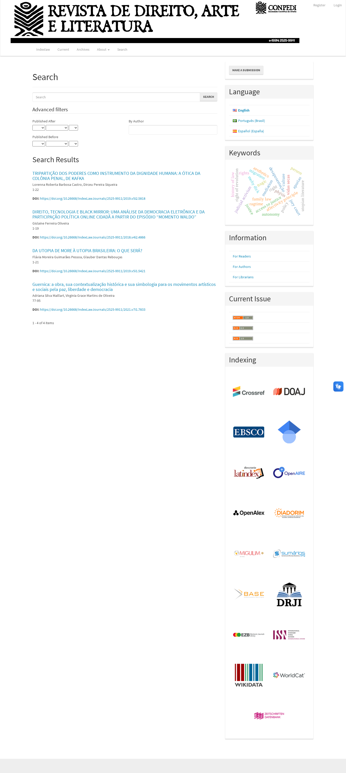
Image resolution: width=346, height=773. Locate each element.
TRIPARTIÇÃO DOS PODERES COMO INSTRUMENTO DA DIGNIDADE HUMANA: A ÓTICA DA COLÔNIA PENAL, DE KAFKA (116, 175)
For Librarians (243, 277)
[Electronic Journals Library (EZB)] (249, 635)
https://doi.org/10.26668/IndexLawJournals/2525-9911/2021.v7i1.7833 (92, 309)
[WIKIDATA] (249, 675)
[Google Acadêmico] (289, 432)
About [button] (102, 49)
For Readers (242, 256)
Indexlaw (43, 49)
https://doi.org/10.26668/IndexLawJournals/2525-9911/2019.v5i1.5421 (92, 271)
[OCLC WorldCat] (289, 675)
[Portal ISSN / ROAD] (289, 635)
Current (63, 49)
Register (319, 5)
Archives (83, 49)
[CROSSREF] (249, 392)
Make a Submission (246, 70)
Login (338, 5)
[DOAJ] (289, 392)
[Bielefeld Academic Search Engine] (249, 594)
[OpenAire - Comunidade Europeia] (289, 473)
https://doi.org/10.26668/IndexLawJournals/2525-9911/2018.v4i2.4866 (92, 237)
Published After (43, 121)
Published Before (45, 137)
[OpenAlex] (249, 513)
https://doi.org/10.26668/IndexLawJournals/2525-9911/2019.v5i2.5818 (92, 198)
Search (122, 49)
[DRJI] (289, 594)
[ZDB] (269, 716)
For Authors (242, 266)
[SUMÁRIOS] (289, 554)
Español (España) (251, 131)
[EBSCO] (249, 432)
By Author (136, 121)
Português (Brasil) (251, 120)
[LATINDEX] (249, 473)
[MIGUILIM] (249, 554)
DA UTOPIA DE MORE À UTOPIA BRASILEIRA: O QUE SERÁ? (87, 250)
